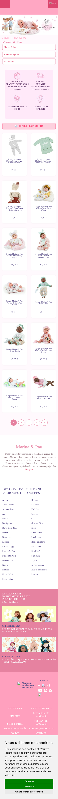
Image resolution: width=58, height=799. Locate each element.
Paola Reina (7, 579)
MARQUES (15, 716)
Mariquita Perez (9, 556)
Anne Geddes (8, 505)
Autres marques (38, 565)
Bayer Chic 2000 (9, 528)
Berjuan (34, 500)
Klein (33, 528)
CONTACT (41, 733)
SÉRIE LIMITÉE (15, 724)
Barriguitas (7, 523)
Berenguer (6, 537)
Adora (5, 500)
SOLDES (15, 733)
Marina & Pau (8, 551)
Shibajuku (35, 556)
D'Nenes (35, 505)
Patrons (34, 574)
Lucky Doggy (8, 546)
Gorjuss (34, 514)
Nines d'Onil (7, 574)
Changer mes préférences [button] (29, 791)
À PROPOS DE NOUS (41, 708)
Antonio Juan (8, 509)
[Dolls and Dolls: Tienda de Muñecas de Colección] (29, 4)
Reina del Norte (38, 542)
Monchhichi (7, 560)
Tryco (34, 560)
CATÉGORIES (15, 708)
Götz (33, 518)
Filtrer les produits (30, 126)
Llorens (5, 542)
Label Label (36, 532)
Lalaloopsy (36, 537)
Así (3, 514)
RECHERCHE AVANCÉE (15, 728)
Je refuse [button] (29, 786)
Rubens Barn (37, 546)
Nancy (5, 565)
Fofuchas (35, 509)
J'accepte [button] (29, 781)
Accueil (6, 38)
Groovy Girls (37, 523)
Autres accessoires (39, 570)
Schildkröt (36, 551)
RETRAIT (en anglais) (41, 728)
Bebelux (5, 532)
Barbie (5, 518)
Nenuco (5, 570)
